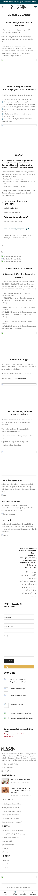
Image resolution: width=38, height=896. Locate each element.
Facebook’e (5, 864)
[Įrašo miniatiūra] (5, 781)
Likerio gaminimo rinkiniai (11, 815)
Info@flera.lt (8, 771)
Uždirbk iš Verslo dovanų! (20, 779)
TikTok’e (4, 867)
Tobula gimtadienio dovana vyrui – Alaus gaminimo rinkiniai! (22, 790)
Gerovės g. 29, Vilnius (11, 764)
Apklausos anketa (8, 845)
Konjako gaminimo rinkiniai (11, 811)
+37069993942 (21, 679)
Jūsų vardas (8, 618)
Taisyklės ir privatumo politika (12, 830)
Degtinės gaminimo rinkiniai (11, 804)
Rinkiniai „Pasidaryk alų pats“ (12, 822)
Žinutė (6, 636)
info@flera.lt (22, 378)
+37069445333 (8, 767)
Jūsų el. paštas (9, 627)
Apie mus (5, 852)
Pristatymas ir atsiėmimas (11, 837)
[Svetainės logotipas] (19, 7)
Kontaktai (5, 848)
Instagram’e (6, 860)
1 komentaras (25, 782)
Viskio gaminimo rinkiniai (10, 818)
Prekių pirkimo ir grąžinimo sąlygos (14, 834)
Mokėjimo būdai (7, 841)
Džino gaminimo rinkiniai (10, 807)
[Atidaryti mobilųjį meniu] (3, 7)
